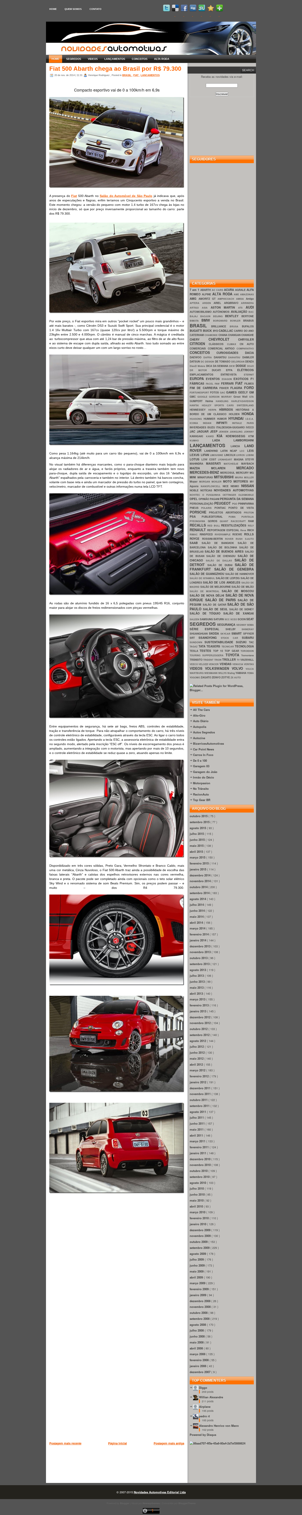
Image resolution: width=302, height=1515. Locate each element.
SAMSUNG (207, 619)
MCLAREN (224, 468)
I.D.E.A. (249, 418)
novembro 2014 (201, 881)
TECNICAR (228, 646)
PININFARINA (246, 504)
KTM (251, 436)
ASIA (206, 307)
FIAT (136, 75)
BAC (251, 311)
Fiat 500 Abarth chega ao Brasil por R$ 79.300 (115, 68)
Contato (95, 9)
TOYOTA (233, 654)
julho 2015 (197, 834)
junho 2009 (198, 1265)
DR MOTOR (201, 370)
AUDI (250, 307)
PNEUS (195, 508)
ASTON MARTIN (224, 307)
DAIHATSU (235, 357)
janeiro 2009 (198, 1295)
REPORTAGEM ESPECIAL (223, 530)
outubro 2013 (199, 958)
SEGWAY (241, 624)
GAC (223, 392)
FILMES (249, 383)
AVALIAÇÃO (239, 311)
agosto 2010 (198, 1183)
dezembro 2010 (200, 1159)
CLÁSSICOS (218, 344)
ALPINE (207, 294)
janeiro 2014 (198, 940)
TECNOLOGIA (244, 646)
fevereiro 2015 (200, 863)
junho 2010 (198, 1194)
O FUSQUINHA (212, 494)
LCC (243, 450)
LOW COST (209, 459)
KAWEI (211, 436)
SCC (227, 619)
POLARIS (207, 507)
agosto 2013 (198, 970)
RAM (251, 521)
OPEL (194, 499)
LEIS (250, 450)
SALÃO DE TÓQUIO (206, 613)
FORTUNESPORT (200, 392)
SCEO (234, 619)
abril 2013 (197, 993)
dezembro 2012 (200, 1017)
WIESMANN (211, 673)
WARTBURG (197, 673)
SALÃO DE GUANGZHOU (207, 574)
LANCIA (238, 446)
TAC (251, 642)
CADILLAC (226, 330)
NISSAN (247, 485)
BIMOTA (195, 320)
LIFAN (205, 455)
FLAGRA (237, 388)
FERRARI (228, 383)
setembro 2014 (200, 893)
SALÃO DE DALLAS (220, 560)
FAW (218, 383)
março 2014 (198, 928)
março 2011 (198, 1141)
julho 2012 (197, 1046)
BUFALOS (248, 326)
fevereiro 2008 (200, 1360)
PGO (235, 503)
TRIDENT (208, 659)
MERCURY (243, 473)
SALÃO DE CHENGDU (222, 556)
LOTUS (195, 459)
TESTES (206, 651)
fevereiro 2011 (200, 1147)
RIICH (250, 530)
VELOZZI (204, 664)
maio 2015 (197, 845)
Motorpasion (201, 783)
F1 (252, 379)
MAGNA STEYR (244, 459)
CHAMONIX (211, 335)
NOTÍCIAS (207, 490)
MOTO (228, 481)
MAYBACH (247, 464)
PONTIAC (221, 508)
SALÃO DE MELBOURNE (216, 587)
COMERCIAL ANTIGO (222, 348)
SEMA (250, 624)
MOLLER (249, 477)
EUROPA (198, 378)
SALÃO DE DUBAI (221, 565)
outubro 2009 (199, 1242)
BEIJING (219, 316)
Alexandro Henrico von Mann (219, 1425)
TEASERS (214, 646)
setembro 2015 (200, 822)
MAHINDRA (198, 464)
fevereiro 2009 (200, 1289)
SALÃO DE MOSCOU (238, 591)
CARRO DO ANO (244, 331)
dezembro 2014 (200, 875)
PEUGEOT (223, 503)
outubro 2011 (199, 1100)
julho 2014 (197, 905)
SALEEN (195, 619)
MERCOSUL (228, 473)
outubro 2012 (199, 1029)
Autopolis (199, 727)
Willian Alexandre (211, 1397)
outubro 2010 (199, 1171)
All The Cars (201, 710)
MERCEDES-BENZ (205, 472)
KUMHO (201, 440)
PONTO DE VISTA (241, 508)
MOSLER (217, 481)
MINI (193, 477)
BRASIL (127, 75)
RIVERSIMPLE (224, 534)
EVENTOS (214, 379)
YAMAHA (241, 673)
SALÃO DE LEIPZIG (228, 578)
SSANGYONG (210, 637)
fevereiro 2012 (200, 1076)
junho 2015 (198, 840)
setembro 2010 (200, 1177)
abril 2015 (197, 851)
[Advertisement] (129, 1469)
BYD (216, 331)
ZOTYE (226, 677)
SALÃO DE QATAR (215, 605)
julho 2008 (197, 1330)
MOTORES (241, 481)
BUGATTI (196, 330)
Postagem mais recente (65, 1443)
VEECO (194, 664)
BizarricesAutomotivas (208, 743)
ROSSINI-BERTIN (213, 539)
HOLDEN (235, 414)
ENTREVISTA (232, 374)
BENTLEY (233, 316)
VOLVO (239, 668)
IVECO (250, 427)
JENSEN (224, 431)
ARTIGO (196, 307)
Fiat (74, 196)
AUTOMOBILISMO (201, 312)
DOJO (250, 366)
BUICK (208, 330)
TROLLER (229, 659)
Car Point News (203, 749)
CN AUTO (247, 344)
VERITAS (249, 664)
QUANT (225, 521)
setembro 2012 (200, 1035)
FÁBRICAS (198, 383)
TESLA (195, 651)
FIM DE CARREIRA (204, 388)
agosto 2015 (198, 828)
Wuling (231, 673)
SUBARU (248, 637)
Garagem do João (205, 772)
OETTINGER (230, 494)
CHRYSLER (246, 339)
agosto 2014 (198, 899)
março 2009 (198, 1283)
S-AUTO (249, 538)
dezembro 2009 (200, 1230)
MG (252, 473)
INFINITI (224, 423)
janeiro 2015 (198, 869)
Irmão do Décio (203, 777)
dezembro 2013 (200, 946)
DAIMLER (248, 357)
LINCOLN (230, 455)
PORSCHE (199, 512)
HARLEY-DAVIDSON (242, 401)
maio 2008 (197, 1342)
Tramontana (247, 655)
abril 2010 (197, 1206)
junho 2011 (198, 1123)
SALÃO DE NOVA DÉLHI (208, 595)
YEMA (250, 673)
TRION (218, 659)
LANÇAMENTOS (114, 59)
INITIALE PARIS (243, 423)
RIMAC (195, 534)
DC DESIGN (208, 361)
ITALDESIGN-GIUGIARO (231, 427)
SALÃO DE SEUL (216, 609)
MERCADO (245, 467)
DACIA (249, 353)
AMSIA (241, 298)
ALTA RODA (161, 59)
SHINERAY (248, 629)
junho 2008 (198, 1336)
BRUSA (236, 326)
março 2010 (198, 1212)
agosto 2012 (198, 1041)
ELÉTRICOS (245, 370)
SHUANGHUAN (199, 633)
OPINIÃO (204, 499)
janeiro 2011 (198, 1153)
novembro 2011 (201, 1094)
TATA (203, 646)
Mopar (194, 481)
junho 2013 (198, 981)
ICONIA (196, 423)
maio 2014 (197, 916)
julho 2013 (197, 975)
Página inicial (117, 1443)
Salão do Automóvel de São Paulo (126, 196)
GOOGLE (203, 396)
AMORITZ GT (208, 299)
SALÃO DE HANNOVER (239, 574)
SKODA (214, 633)
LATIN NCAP (230, 451)
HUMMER (210, 419)
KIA (221, 435)
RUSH (240, 538)
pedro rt (204, 1416)
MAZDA (200, 468)
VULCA (250, 668)
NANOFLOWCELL (212, 486)
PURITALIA (247, 516)
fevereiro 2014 (200, 934)
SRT (194, 638)
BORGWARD (221, 320)
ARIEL (219, 303)
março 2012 (198, 1070)
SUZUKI (242, 642)
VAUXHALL (247, 660)
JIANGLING (237, 431)
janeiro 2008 (198, 1366)
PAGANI (215, 499)
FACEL (210, 383)
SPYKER (248, 633)
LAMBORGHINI (243, 440)
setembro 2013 (200, 964)
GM (251, 392)
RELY (251, 525)
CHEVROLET (223, 339)
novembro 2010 (201, 1165)
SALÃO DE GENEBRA (234, 569)
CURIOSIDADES (230, 353)
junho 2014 (198, 910)
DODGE (241, 366)
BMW (207, 320)
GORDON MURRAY (221, 396)
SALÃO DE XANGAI (238, 613)
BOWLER (236, 320)
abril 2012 (197, 1064)
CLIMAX (233, 344)
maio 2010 (197, 1200)
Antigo (250, 299)
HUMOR (222, 419)
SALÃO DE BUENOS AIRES (225, 551)
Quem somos (73, 9)
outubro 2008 (199, 1313)
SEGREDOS (73, 59)
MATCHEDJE (232, 463)
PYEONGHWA (199, 521)
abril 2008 (197, 1348)
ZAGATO (206, 677)
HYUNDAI (236, 418)
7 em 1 (195, 290)
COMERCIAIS (199, 348)
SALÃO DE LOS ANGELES (222, 582)
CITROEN (199, 343)
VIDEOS (93, 59)
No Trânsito (201, 788)
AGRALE (241, 290)
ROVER (230, 538)
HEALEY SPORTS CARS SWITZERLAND (228, 405)
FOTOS (215, 392)
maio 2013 (197, 987)
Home (53, 9)
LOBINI (250, 455)
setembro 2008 (200, 1319)
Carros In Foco (203, 755)
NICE (227, 486)
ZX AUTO (236, 677)
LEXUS (195, 455)
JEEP (214, 431)
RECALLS (198, 525)
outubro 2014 (199, 887)
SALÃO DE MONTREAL (206, 591)
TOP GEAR (233, 651)
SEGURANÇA (226, 624)
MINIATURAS (205, 477)
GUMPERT (197, 401)
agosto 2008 (198, 1324)
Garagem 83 (201, 766)
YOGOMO (195, 677)
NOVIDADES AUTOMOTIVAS (234, 490)
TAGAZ (194, 646)
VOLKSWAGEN (218, 668)
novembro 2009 (201, 1236)
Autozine (199, 738)
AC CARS (218, 290)
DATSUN (195, 361)
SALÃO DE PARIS (221, 599)
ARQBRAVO (232, 303)
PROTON (249, 512)
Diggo (203, 1387)
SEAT (250, 619)
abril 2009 (197, 1277)
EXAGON (228, 379)
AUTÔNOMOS (222, 312)
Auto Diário (200, 721)
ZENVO (216, 677)
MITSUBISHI (224, 476)
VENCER (214, 664)
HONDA (248, 413)
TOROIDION (247, 651)
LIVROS (241, 455)
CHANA (223, 335)
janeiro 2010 (198, 1224)
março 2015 (198, 857)
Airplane (204, 1406)
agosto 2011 (198, 1112)
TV (238, 659)
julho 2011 (197, 1117)
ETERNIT (249, 374)
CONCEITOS (139, 59)
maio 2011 (197, 1129)
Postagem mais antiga (169, 1443)
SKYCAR (226, 633)
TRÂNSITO (196, 660)
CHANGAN (234, 335)
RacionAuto (201, 794)
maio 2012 (197, 1058)
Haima (210, 401)
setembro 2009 (200, 1248)
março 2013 (198, 999)
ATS (242, 307)
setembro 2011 (200, 1106)
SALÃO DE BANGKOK (220, 543)
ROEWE (238, 534)
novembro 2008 (201, 1307)
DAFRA (208, 357)
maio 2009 (197, 1271)
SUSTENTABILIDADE (220, 642)
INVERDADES (198, 427)
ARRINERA (247, 303)
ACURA (229, 290)
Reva (243, 530)
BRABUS (248, 320)
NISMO (236, 486)
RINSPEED (207, 534)
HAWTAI (196, 405)
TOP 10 (219, 651)
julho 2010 (197, 1188)
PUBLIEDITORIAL (215, 517)
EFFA (231, 370)
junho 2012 (198, 1052)
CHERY (199, 339)
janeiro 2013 (198, 1011)
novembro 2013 (201, 952)
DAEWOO (196, 357)
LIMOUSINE (217, 455)
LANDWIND (212, 451)
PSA (196, 516)
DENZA (249, 361)
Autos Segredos (204, 732)
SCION (242, 619)
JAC (193, 431)
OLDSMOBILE (246, 494)
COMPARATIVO (245, 348)
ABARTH (206, 290)
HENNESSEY (199, 410)
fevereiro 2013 (200, 1005)
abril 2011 (197, 1135)
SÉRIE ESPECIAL (208, 629)
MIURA (239, 477)
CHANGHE (247, 335)
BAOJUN (206, 316)
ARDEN (208, 303)
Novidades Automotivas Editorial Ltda (160, 1492)
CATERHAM (197, 335)
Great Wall (241, 397)
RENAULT (198, 529)
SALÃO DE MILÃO (242, 587)
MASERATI (215, 463)
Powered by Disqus (203, 1435)
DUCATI (219, 370)
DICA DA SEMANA (217, 366)
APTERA (196, 303)
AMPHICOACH (227, 298)
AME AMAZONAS (244, 294)
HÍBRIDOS (227, 409)
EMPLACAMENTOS (205, 374)
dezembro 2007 (200, 1372)
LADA (223, 440)
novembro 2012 (201, 1023)
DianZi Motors (198, 366)
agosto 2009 (198, 1254)
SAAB (196, 543)
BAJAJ (195, 316)
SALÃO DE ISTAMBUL (203, 578)
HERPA (213, 409)
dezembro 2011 (200, 1088)
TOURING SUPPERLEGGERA (208, 655)
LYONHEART (226, 459)
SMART (237, 633)
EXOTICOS (241, 379)
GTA (251, 396)
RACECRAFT (239, 521)
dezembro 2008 (200, 1301)
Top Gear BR (201, 800)
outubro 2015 (199, 816)
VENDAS (226, 664)
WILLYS (222, 673)
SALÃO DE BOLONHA (223, 547)
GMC (193, 397)
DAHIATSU (221, 357)
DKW (232, 366)
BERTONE (247, 316)
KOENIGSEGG (237, 436)
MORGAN (205, 481)
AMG (194, 298)
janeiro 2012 (198, 1082)
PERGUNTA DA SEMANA (237, 499)
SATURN (219, 619)
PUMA (235, 516)
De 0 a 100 (200, 760)
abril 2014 (197, 922)
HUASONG (197, 418)
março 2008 (198, 1354)
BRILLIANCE (220, 326)
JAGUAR (203, 431)
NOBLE (195, 490)
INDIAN (209, 423)
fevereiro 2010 (200, 1218)
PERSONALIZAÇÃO (202, 504)
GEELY (243, 392)
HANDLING (223, 401)
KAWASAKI (198, 436)
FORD (249, 387)
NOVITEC (196, 494)
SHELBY (234, 629)
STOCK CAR (231, 637)
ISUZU (211, 427)
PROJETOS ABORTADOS (226, 512)
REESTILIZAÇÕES (234, 525)
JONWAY (249, 431)
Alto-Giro (199, 715)
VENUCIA (238, 664)
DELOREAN (238, 361)
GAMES (232, 392)
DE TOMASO (223, 361)
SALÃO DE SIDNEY (241, 609)
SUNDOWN (197, 642)
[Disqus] (116, 1265)
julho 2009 (197, 1259)
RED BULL (214, 525)
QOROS (214, 521)
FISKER (224, 388)
